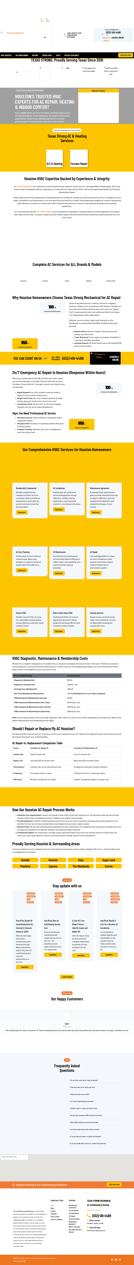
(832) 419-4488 (73, 358)
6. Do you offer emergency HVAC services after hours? (86, 1115)
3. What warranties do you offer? (80, 1094)
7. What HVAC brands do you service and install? (84, 1122)
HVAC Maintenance (115, 899)
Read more (21, 512)
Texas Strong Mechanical (24, 186)
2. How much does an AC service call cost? (82, 1087)
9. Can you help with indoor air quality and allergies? (85, 1136)
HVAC (29, 899)
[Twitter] (116, 1260)
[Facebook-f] (112, 1260)
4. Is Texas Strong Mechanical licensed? (82, 1101)
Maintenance (30, 902)
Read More (24, 967)
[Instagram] (120, 1260)
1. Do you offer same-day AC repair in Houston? (84, 1080)
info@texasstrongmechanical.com (96, 1230)
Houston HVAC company (43, 211)
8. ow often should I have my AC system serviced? (84, 1129)
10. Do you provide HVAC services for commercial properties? (88, 1143)
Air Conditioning (31, 896)
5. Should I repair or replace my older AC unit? (83, 1108)
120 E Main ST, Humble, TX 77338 (95, 1223)
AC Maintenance (31, 893)
